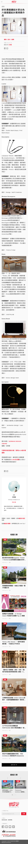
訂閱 (24, 813)
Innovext (9, 842)
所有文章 (14, 502)
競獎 (13, 39)
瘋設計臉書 (7, 523)
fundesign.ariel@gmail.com (14, 499)
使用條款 (10, 819)
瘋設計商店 (22, 518)
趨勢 (5, 39)
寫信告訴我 (4, 819)
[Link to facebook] (3, 826)
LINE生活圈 (15, 459)
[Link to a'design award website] (9, 835)
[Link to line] (6, 826)
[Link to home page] (14, 805)
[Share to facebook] (5, 48)
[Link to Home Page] (14, 2)
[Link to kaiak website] (9, 831)
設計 (9, 39)
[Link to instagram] (13, 826)
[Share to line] (7, 48)
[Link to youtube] (10, 826)
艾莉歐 (10, 44)
